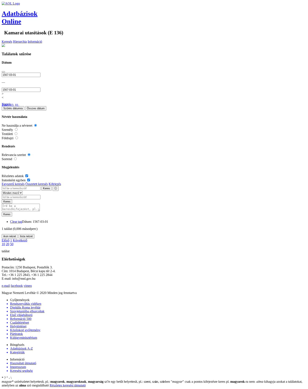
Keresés (7, 41)
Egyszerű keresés (13, 184)
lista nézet (26, 236)
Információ (35, 41)
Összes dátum (36, 108)
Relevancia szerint (14, 155)
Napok (6, 104)
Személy (8, 129)
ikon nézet (9, 236)
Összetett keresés (36, 184)
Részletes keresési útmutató (68, 385)
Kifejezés (55, 184)
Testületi (8, 134)
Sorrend (7, 159)
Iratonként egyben (14, 180)
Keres (46, 188)
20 (7, 244)
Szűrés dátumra (13, 108)
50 (11, 244)
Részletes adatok (13, 176)
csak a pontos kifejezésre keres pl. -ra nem (213, 381)
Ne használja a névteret (17, 125)
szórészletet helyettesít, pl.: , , (53, 381)
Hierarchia (20, 41)
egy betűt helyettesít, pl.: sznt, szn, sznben (137, 381)
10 (3, 244)
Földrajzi (8, 138)
